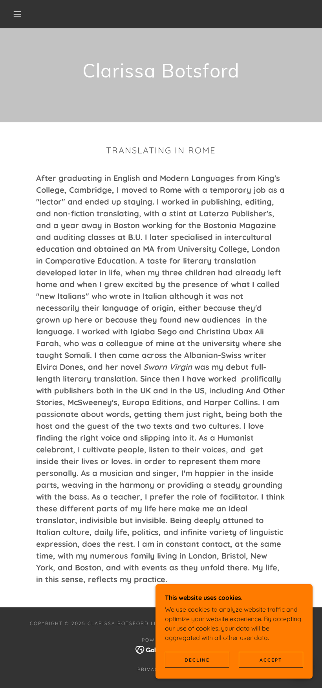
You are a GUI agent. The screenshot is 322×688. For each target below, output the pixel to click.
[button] (17, 14)
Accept (271, 660)
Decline (197, 660)
